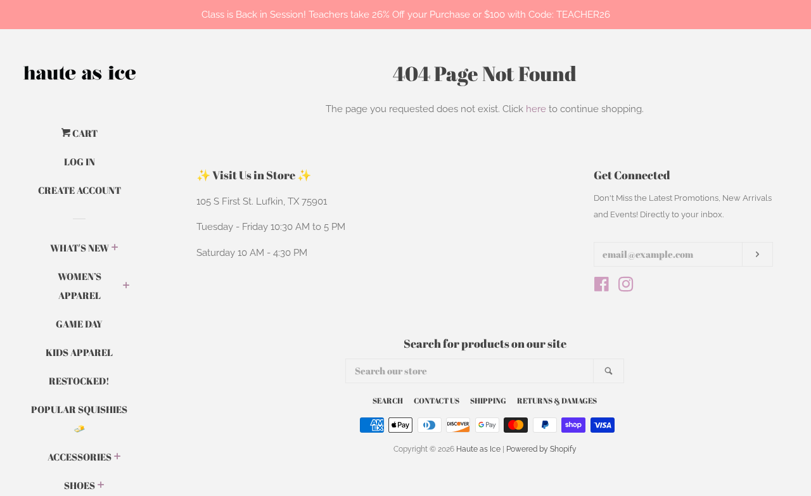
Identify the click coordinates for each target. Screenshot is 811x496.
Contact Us (436, 400)
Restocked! (79, 380)
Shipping (488, 400)
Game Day (79, 323)
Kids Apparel (79, 352)
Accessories (80, 456)
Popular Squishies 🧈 (79, 419)
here (536, 109)
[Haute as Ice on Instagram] (626, 287)
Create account (79, 190)
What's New (79, 247)
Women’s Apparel (79, 286)
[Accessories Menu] (118, 457)
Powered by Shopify (541, 449)
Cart (84, 133)
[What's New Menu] (115, 248)
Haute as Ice (478, 449)
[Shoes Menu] (101, 486)
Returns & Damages (557, 400)
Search (388, 400)
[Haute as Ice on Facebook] (602, 287)
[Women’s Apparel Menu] (126, 286)
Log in (79, 161)
